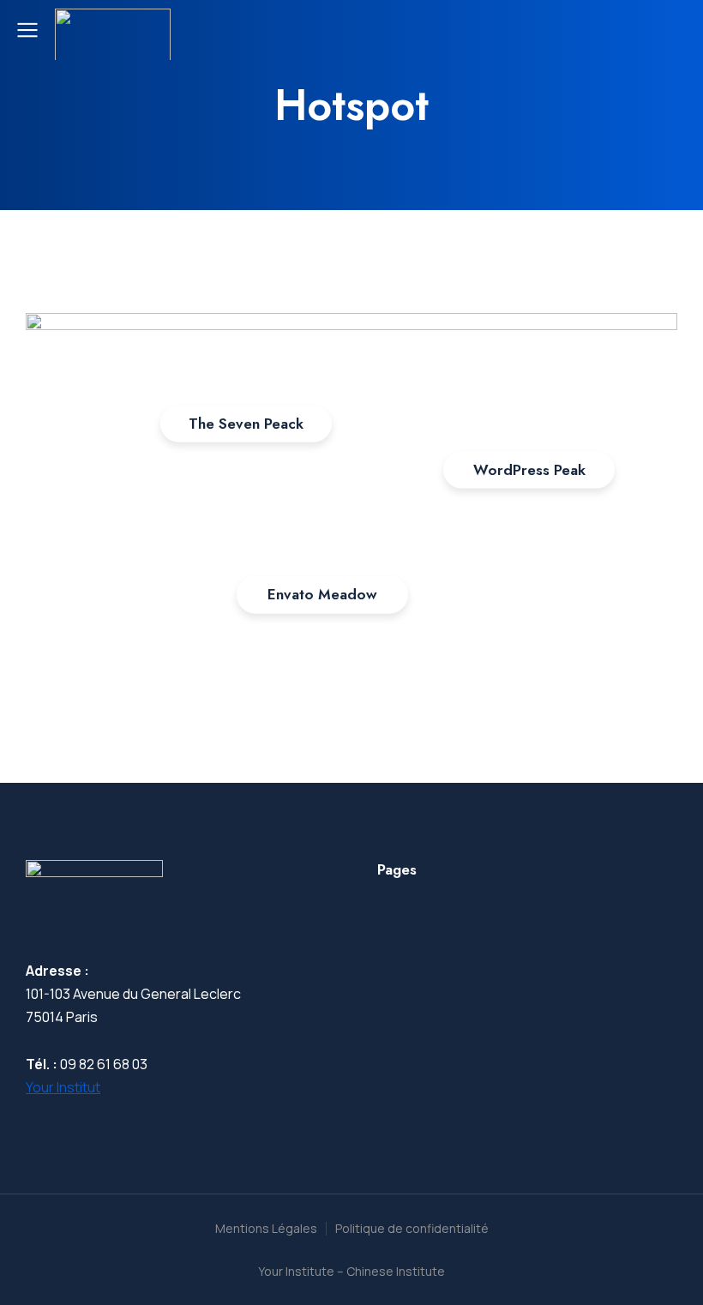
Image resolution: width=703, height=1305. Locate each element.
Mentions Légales (266, 1228)
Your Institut (63, 1087)
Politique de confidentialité (412, 1228)
